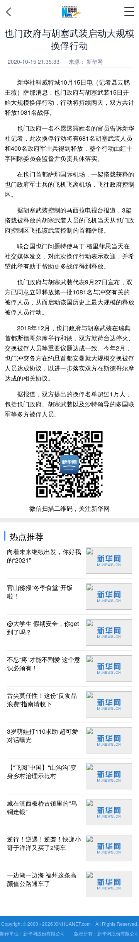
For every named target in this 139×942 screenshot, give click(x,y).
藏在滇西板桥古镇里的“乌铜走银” (42, 807)
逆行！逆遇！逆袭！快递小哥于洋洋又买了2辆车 (44, 843)
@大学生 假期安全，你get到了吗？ (43, 627)
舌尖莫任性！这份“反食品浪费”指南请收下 (42, 699)
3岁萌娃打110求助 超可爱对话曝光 (42, 735)
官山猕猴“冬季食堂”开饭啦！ (40, 591)
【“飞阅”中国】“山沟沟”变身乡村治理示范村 (41, 771)
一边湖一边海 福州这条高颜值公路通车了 (41, 879)
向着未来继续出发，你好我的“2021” (44, 556)
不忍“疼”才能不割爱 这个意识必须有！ (43, 663)
